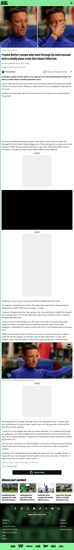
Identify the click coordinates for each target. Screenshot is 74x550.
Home (4, 50)
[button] (71, 72)
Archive (62, 520)
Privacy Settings (65, 529)
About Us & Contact (10, 532)
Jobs (4, 535)
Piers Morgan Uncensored (22, 301)
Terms (5, 523)
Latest (5, 539)
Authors (63, 526)
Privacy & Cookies (9, 526)
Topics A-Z (63, 523)
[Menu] (71, 3)
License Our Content (10, 529)
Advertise (6, 520)
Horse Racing (12, 50)
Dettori (4, 83)
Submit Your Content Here (37, 515)
